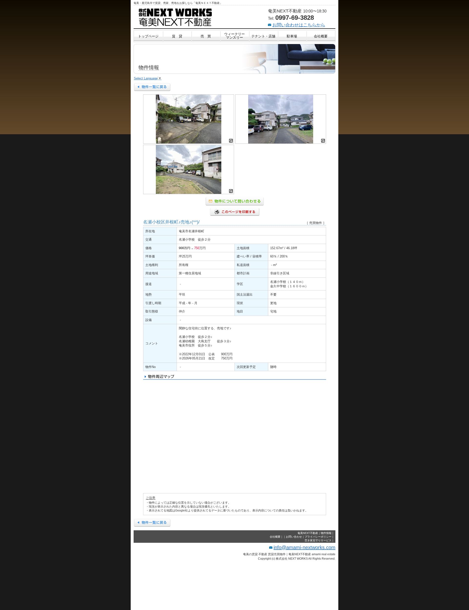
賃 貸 (177, 36)
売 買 (206, 36)
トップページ (148, 36)
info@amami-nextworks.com (304, 547)
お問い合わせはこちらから (298, 24)
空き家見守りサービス (318, 540)
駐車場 (292, 36)
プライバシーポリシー (318, 536)
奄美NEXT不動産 (308, 533)
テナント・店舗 (263, 36)
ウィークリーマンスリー (234, 35)
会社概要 (321, 36)
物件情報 (326, 533)
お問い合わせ (294, 536)
